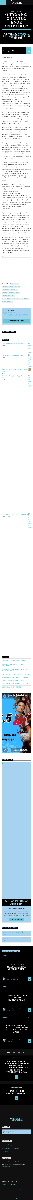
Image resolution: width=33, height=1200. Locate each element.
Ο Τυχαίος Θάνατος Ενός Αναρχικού (15, 299)
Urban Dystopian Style (8, 1166)
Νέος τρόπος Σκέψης (12, 932)
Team (13, 1184)
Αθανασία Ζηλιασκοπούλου (16, 34)
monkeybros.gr (8, 1145)
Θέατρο (19, 11)
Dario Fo (15, 284)
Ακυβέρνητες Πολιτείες (11, 287)
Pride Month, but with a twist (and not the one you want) (16, 1028)
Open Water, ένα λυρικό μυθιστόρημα (17, 997)
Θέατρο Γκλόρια (8, 296)
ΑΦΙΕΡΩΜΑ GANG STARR (11, 687)
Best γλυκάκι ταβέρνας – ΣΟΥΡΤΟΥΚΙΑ (13, 665)
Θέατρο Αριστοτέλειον (10, 293)
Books (13, 11)
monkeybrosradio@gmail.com (12, 1148)
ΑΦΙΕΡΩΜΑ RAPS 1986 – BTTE (13, 661)
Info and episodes (16, 919)
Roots (5, 938)
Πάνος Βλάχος (7, 302)
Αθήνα (6, 1151)
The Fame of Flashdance (13, 680)
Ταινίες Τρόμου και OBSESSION (15, 674)
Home (5, 1184)
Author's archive (16, 321)
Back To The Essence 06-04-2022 (16, 1092)
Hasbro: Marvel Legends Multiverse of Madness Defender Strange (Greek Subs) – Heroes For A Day (16, 1067)
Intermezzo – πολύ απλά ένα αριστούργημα (16, 966)
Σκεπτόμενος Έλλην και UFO (15, 684)
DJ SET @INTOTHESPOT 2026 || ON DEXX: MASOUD (15, 670)
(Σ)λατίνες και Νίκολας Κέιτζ (15, 677)
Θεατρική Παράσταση (10, 290)
